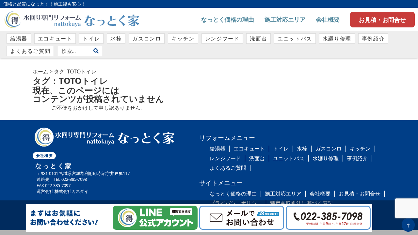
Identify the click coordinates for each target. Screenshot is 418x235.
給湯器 (18, 38)
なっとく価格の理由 (227, 19)
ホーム (40, 71)
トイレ (91, 38)
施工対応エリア (285, 19)
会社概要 (328, 19)
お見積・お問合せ (382, 20)
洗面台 (258, 38)
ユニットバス (295, 38)
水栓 (116, 38)
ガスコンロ (146, 38)
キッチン (182, 38)
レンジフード (222, 38)
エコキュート (55, 38)
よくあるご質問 (30, 51)
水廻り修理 (337, 38)
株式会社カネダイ (71, 191)
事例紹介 (373, 38)
